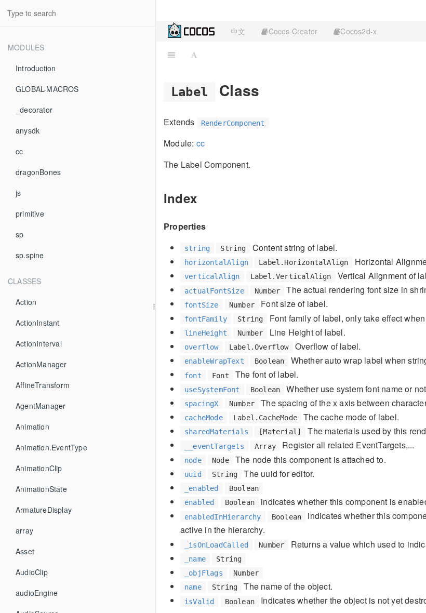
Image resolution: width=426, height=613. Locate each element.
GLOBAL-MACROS (47, 89)
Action (26, 302)
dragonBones (38, 172)
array (24, 530)
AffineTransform (43, 385)
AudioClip (32, 572)
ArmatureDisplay (44, 509)
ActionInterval (39, 343)
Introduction (36, 68)
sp (19, 234)
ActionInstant (38, 322)
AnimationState (41, 489)
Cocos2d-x (358, 31)
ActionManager (41, 364)
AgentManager (40, 406)
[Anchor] (266, 90)
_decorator (34, 109)
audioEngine (37, 593)
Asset (25, 551)
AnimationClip (39, 468)
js (18, 193)
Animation (32, 426)
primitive (30, 213)
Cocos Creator (293, 31)
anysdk (27, 130)
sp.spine (30, 255)
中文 (238, 31)
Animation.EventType (51, 447)
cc (19, 151)
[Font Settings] (194, 55)
